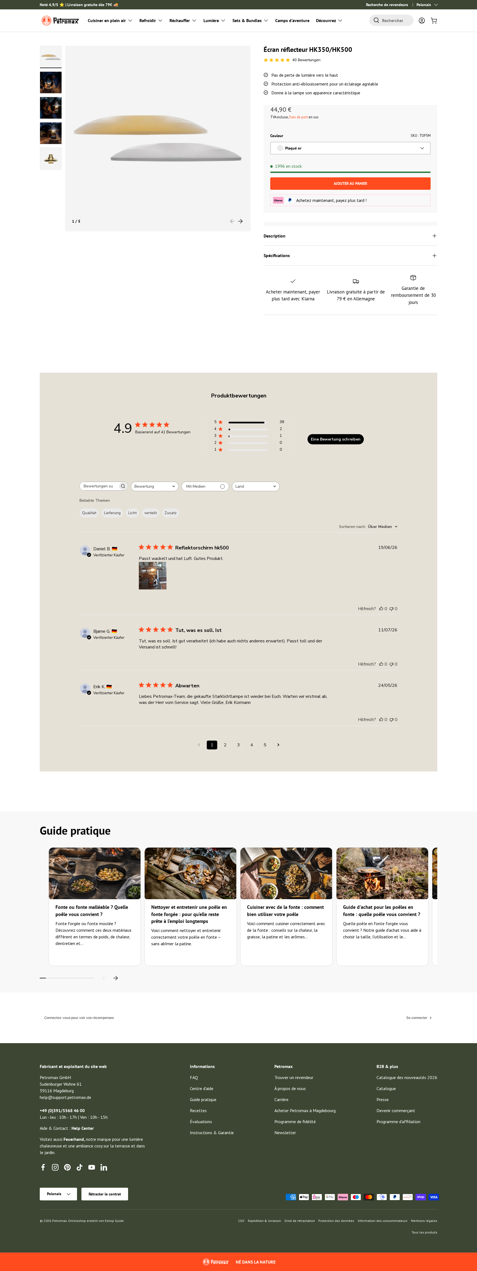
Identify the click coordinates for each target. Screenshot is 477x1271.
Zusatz (171, 513)
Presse (383, 1099)
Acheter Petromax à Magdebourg (305, 1110)
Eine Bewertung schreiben (336, 439)
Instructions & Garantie (212, 1132)
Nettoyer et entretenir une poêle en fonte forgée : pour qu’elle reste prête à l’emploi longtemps (189, 914)
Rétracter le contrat (105, 1194)
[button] (434, 20)
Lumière (211, 20)
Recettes (198, 1110)
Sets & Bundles (247, 20)
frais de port (298, 117)
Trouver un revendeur (293, 1077)
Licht (132, 513)
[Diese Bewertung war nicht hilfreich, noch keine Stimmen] (391, 609)
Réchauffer (179, 20)
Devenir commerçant (396, 1110)
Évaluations (201, 1121)
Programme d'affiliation (398, 1121)
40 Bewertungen (306, 59)
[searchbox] (99, 486)
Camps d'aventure (292, 20)
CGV (241, 1221)
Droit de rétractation (300, 1221)
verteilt (150, 513)
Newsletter (285, 1132)
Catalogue (386, 1088)
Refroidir (147, 20)
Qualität (89, 513)
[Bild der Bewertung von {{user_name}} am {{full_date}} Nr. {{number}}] (152, 575)
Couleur (276, 135)
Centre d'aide (201, 1088)
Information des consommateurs (382, 1221)
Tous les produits (424, 1232)
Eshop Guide (114, 1221)
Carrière (281, 1099)
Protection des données (336, 1221)
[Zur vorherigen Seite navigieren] (199, 745)
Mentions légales (424, 1221)
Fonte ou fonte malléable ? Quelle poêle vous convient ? (91, 910)
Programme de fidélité (295, 1121)
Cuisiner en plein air (107, 20)
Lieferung (112, 513)
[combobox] (391, 20)
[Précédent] (104, 978)
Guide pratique (203, 1099)
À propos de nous (290, 1088)
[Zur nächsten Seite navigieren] (278, 745)
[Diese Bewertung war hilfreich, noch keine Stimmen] (381, 609)
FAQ (194, 1077)
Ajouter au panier (350, 183)
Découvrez (326, 20)
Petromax (59, 1221)
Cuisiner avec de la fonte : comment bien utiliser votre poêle (285, 910)
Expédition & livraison (264, 1221)
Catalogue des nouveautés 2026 (407, 1077)
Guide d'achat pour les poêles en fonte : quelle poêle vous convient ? (381, 910)
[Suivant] (115, 978)
